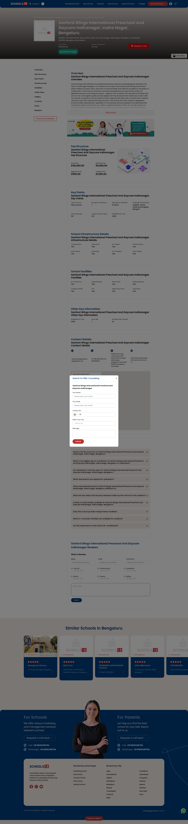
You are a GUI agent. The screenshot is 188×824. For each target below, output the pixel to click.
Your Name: (77, 393)
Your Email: (76, 402)
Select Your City (78, 420)
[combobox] (75, 414)
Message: (76, 428)
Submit (78, 441)
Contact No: (77, 411)
